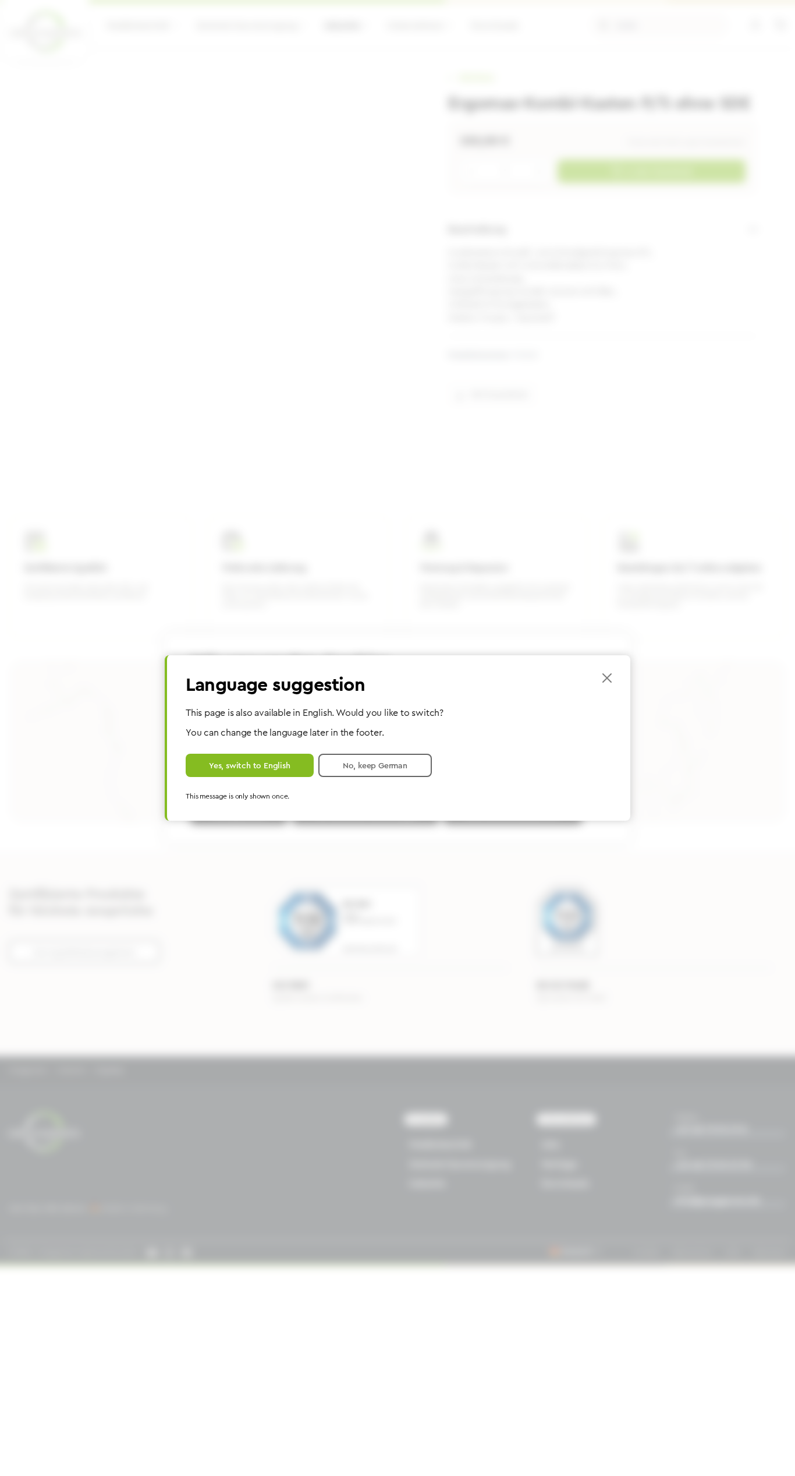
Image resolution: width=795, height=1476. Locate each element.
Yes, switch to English (249, 765)
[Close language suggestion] (607, 678)
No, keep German (375, 765)
